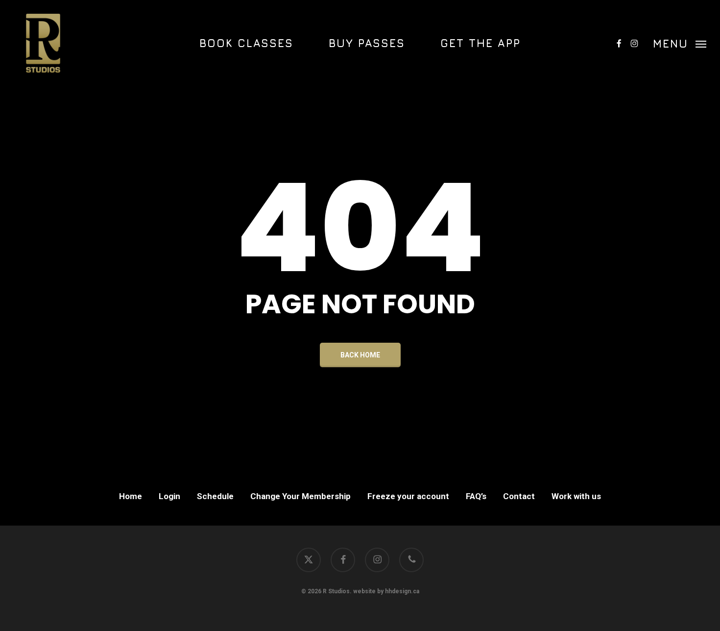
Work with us (576, 496)
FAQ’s (476, 496)
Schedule (215, 496)
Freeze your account (408, 496)
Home (130, 496)
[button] (679, 43)
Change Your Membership (300, 496)
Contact (519, 496)
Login (169, 496)
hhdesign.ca (402, 591)
